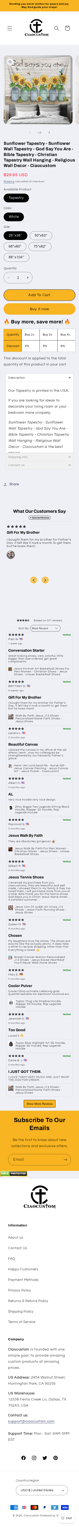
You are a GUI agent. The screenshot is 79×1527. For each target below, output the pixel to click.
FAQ (11, 1259)
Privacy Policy (19, 1290)
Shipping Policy (20, 1311)
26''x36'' (15, 235)
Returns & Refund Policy (28, 1301)
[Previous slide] (33, 580)
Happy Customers (23, 1269)
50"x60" (41, 235)
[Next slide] (45, 580)
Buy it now (39, 309)
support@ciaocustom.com (31, 1421)
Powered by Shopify (53, 1515)
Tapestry (16, 198)
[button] (9, 28)
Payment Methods (23, 1280)
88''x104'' (16, 257)
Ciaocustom (31, 1515)
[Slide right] (49, 132)
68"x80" (15, 246)
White (14, 217)
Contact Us (17, 1248)
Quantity (10, 268)
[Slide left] (29, 132)
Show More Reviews (40, 1103)
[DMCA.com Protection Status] (13, 1175)
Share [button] (14, 484)
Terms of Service (21, 1322)
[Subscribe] (65, 1159)
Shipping (9, 181)
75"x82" (40, 246)
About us (15, 1237)
